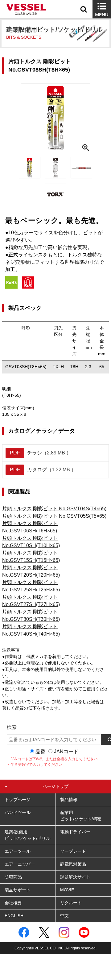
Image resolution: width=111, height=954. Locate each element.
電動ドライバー (75, 831)
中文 (64, 915)
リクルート (71, 902)
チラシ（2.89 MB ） (41, 452)
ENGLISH (14, 915)
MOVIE (67, 889)
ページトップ (55, 786)
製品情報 (68, 799)
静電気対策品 (73, 864)
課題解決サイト (75, 876)
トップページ (18, 799)
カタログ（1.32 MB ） (43, 469)
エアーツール (18, 851)
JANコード (66, 751)
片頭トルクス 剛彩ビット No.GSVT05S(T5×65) (54, 516)
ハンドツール (18, 812)
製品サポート (18, 889)
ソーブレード (73, 851)
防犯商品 (13, 876)
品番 (40, 751)
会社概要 (13, 902)
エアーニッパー (20, 864)
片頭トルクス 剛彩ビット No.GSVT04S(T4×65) (54, 508)
